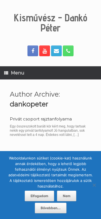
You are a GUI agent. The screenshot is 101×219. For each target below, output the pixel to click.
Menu (17, 73)
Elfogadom (39, 196)
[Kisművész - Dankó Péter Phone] (68, 50)
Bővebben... (51, 208)
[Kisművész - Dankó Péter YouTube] (44, 50)
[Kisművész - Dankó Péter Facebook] (32, 50)
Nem (66, 196)
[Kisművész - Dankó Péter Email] (56, 50)
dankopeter (29, 104)
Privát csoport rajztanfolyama (41, 119)
